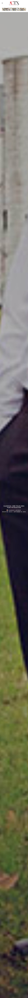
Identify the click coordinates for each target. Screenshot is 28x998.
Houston (5, 511)
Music (11, 511)
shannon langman (14, 510)
